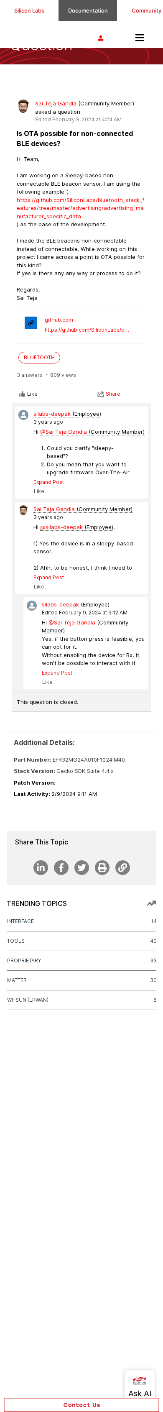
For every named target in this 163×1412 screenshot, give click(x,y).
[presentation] (31, 324)
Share (113, 394)
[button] (81, 1405)
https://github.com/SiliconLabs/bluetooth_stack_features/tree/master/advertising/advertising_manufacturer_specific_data (87, 330)
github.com (59, 319)
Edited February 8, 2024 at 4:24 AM (78, 119)
